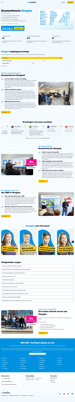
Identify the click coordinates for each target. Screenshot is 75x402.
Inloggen (63, 2)
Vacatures (31, 395)
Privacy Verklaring (24, 395)
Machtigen (52, 380)
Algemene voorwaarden (14, 395)
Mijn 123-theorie (53, 378)
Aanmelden (70, 2)
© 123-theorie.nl (4, 395)
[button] (73, 130)
